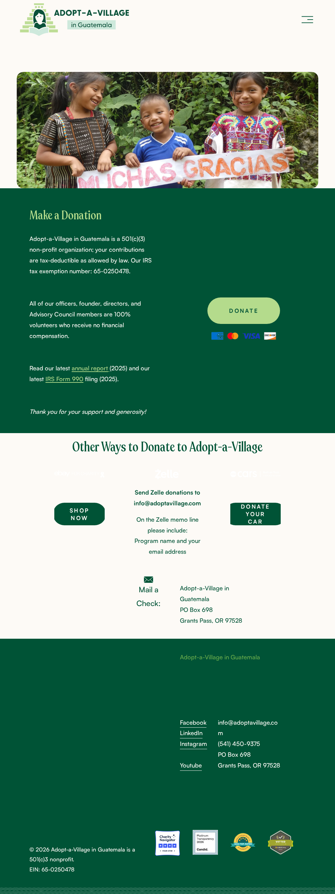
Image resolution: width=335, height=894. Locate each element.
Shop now (79, 514)
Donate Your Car (255, 514)
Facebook (193, 722)
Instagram (193, 743)
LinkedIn (191, 732)
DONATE (243, 310)
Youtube (191, 765)
